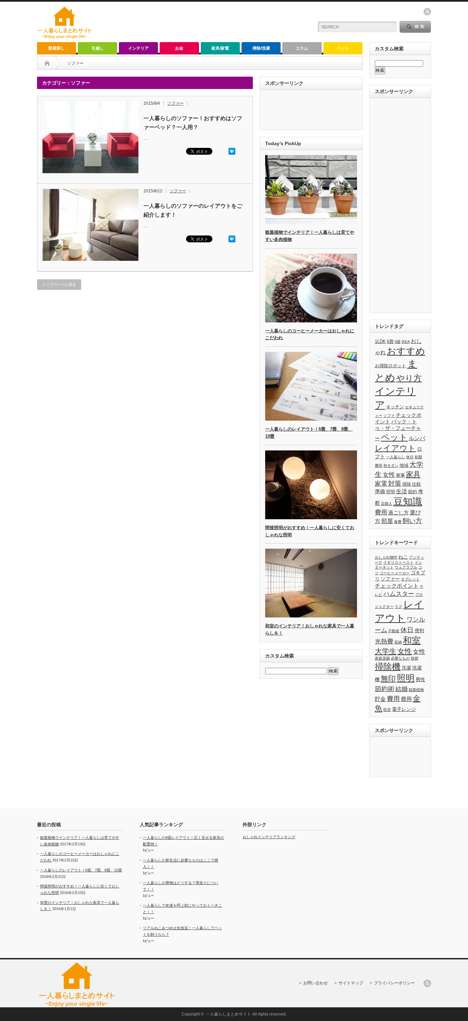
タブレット (410, 579)
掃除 (406, 484)
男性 (420, 679)
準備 (380, 491)
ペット (343, 48)
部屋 (387, 521)
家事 (400, 475)
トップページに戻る (59, 284)
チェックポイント (397, 586)
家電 (381, 483)
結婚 (401, 689)
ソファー (175, 103)
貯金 (380, 699)
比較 (416, 484)
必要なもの (400, 658)
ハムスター (398, 593)
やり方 (409, 378)
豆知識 (407, 501)
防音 (387, 709)
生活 (401, 491)
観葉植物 (416, 690)
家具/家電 (220, 48)
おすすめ (406, 351)
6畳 (390, 341)
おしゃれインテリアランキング (269, 837)
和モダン (390, 465)
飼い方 (412, 520)
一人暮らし (395, 457)
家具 (413, 474)
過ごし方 (398, 512)
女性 (389, 474)
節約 (412, 491)
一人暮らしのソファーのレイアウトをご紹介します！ (193, 210)
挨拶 (414, 658)
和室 (412, 640)
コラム (302, 48)
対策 (394, 483)
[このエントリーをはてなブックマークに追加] (232, 153)
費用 (381, 512)
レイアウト (395, 448)
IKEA (406, 342)
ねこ (403, 557)
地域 (403, 465)
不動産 (393, 631)
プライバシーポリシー (394, 983)
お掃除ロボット (390, 365)
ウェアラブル (406, 567)
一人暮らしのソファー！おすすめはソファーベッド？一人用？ (193, 122)
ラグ (398, 606)
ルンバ (417, 438)
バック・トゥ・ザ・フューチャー (398, 430)
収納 (398, 642)
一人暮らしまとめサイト (228, 1014)
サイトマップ (350, 983)
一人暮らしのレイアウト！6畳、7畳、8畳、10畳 (81, 870)
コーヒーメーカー (395, 573)
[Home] (47, 63)
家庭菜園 (382, 658)
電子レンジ (404, 709)
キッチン (395, 406)
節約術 (384, 688)
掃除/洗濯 (261, 48)
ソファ (389, 415)
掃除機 (388, 666)
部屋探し (56, 48)
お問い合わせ (315, 983)
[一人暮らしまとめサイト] (65, 36)
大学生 (385, 651)
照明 (390, 491)
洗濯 (406, 668)
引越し (97, 48)
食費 (398, 522)
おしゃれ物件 (386, 557)
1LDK (380, 341)
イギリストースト (398, 562)
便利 (419, 630)
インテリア (138, 48)
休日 (410, 457)
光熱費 (384, 641)
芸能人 (386, 503)
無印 (388, 678)
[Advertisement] (227, 22)
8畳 (398, 342)
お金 (179, 48)
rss (427, 11)
